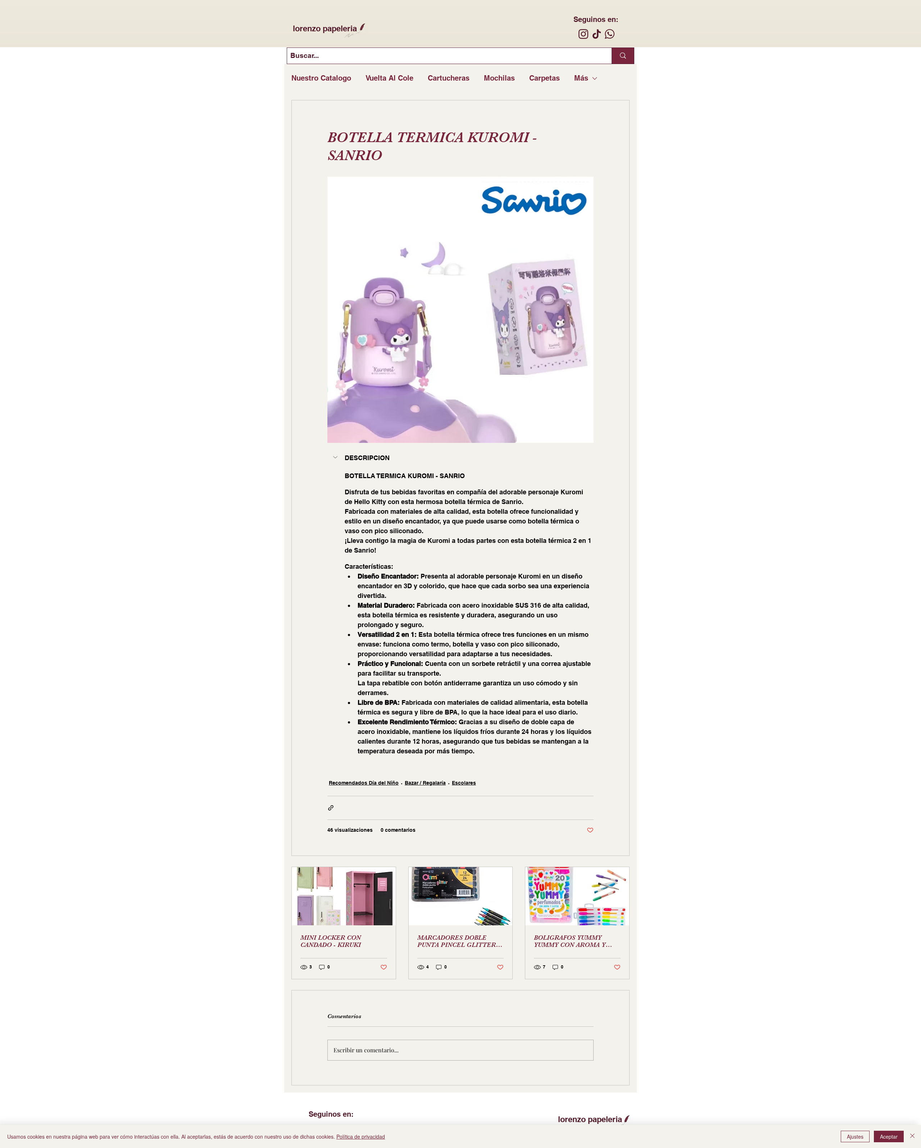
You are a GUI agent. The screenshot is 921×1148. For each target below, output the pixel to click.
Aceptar (889, 1136)
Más (581, 78)
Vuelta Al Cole (389, 78)
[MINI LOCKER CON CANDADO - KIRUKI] (344, 896)
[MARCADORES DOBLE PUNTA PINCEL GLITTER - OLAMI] (461, 896)
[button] (460, 458)
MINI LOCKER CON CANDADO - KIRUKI (330, 941)
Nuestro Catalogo (321, 78)
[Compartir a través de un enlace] (330, 807)
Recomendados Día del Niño (364, 783)
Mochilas (499, 78)
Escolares (464, 783)
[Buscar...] (623, 56)
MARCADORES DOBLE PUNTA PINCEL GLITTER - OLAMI (458, 941)
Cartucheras (448, 78)
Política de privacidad (360, 1136)
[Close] (912, 1136)
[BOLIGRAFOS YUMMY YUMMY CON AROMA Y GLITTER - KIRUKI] (577, 896)
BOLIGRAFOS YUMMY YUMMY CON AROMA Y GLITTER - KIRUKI (569, 941)
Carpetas (544, 78)
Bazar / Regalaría (425, 783)
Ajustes (855, 1136)
